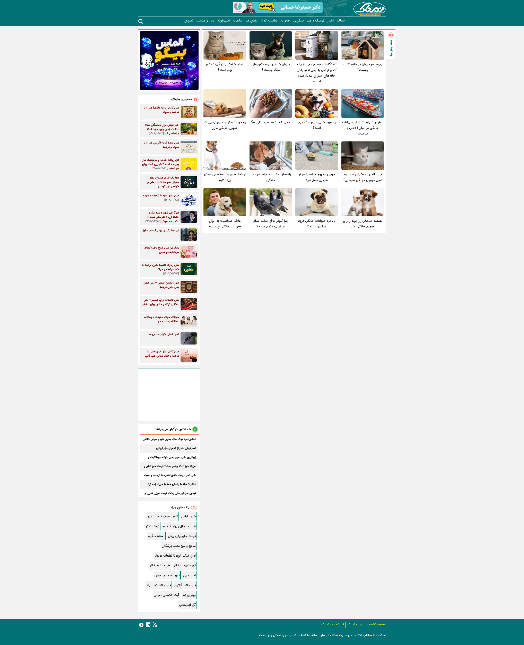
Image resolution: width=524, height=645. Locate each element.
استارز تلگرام (156, 536)
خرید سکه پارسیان (167, 575)
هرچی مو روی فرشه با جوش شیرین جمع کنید (316, 177)
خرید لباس (188, 516)
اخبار (331, 20)
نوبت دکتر (152, 526)
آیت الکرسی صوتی (166, 595)
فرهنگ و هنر (315, 20)
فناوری (188, 20)
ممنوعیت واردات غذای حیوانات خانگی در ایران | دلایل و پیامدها (362, 128)
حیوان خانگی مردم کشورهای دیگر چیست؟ (271, 67)
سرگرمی (298, 20)
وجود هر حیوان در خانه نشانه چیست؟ (362, 67)
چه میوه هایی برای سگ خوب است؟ (317, 125)
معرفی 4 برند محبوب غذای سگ (271, 122)
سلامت (238, 20)
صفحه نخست (376, 624)
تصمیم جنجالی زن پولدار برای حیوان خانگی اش (362, 223)
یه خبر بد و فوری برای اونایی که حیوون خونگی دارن (225, 125)
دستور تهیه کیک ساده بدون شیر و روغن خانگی (169, 439)
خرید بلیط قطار (160, 565)
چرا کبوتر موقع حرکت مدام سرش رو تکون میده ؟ (270, 223)
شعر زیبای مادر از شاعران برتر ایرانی (176, 448)
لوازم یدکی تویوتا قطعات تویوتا (175, 555)
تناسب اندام (269, 20)
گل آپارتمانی (187, 604)
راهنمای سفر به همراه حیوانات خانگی (271, 177)
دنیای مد (252, 20)
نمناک (341, 20)
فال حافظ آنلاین (185, 585)
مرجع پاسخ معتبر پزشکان (179, 545)
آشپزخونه (224, 20)
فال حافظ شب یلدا (158, 585)
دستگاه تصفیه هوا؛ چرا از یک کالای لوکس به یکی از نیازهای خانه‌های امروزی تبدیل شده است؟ (317, 73)
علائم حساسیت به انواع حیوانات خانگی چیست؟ (225, 223)
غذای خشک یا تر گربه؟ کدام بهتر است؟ (225, 67)
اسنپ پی (189, 575)
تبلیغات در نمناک (332, 624)
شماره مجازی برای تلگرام (179, 526)
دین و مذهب (205, 20)
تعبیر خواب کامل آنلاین (162, 516)
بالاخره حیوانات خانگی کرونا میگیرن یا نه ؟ (316, 223)
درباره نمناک (355, 624)
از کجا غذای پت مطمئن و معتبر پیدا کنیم (225, 177)
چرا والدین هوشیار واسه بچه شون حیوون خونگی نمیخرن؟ (362, 177)
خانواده (285, 20)
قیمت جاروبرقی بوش (182, 536)
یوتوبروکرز (189, 595)
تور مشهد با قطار (185, 565)
